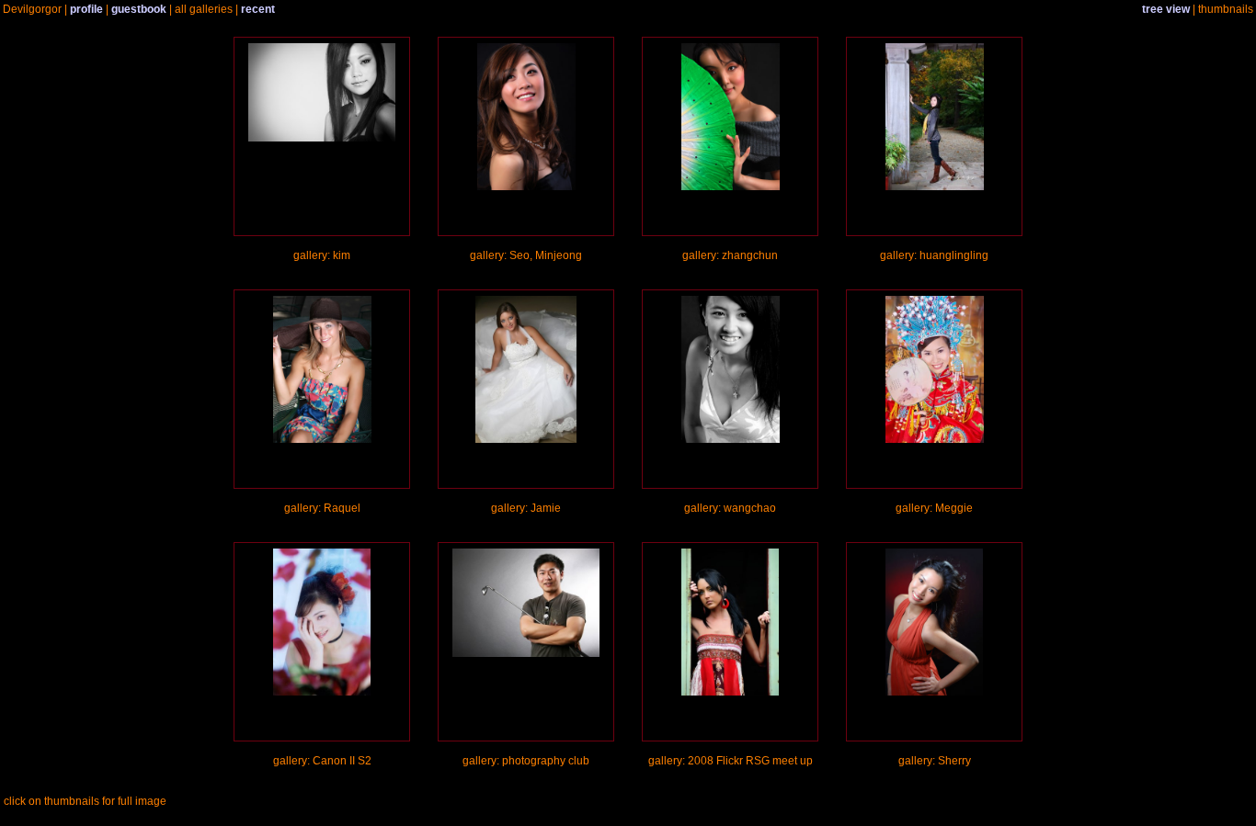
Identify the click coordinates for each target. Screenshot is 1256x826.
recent (258, 9)
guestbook (138, 9)
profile (86, 9)
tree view (1166, 9)
